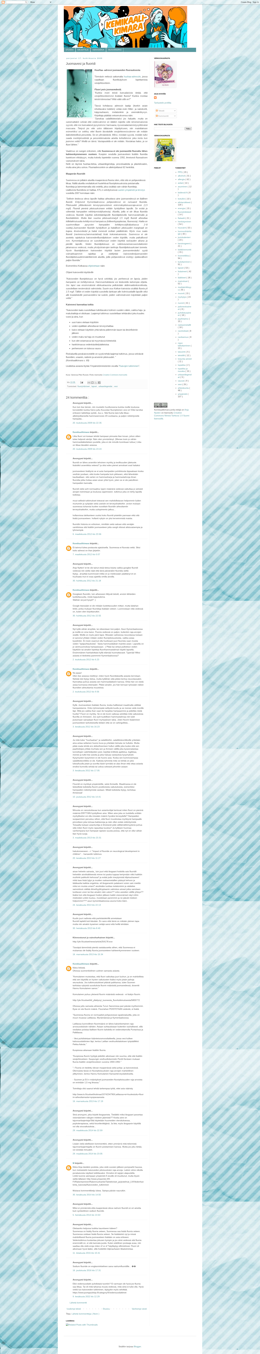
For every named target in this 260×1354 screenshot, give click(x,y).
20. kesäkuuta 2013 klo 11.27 (87, 858)
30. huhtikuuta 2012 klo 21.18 (87, 580)
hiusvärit (182, 227)
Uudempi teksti (74, 1309)
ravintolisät (183, 331)
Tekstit (161, 110)
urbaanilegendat (106, 386)
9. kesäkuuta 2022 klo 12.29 (86, 1296)
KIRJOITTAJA (82, 50)
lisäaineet (182, 271)
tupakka (182, 365)
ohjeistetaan (94, 265)
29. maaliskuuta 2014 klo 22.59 (87, 1130)
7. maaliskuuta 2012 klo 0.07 (86, 554)
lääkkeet (182, 277)
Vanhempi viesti (139, 1309)
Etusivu (106, 1309)
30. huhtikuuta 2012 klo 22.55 (87, 615)
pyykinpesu (183, 319)
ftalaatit (181, 218)
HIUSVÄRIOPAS (114, 50)
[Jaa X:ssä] (95, 382)
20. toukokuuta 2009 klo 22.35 (87, 423)
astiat (181, 183)
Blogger (137, 1346)
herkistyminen (184, 221)
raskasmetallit (184, 325)
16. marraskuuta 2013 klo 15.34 (88, 954)
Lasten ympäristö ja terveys (131, 190)
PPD (180, 172)
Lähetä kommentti (78, 1302)
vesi (116, 386)
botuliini (182, 199)
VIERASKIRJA (98, 50)
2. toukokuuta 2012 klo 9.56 (86, 691)
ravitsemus (183, 337)
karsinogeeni (184, 243)
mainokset (183, 281)
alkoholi (182, 176)
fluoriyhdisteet (83, 386)
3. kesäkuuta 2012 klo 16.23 (86, 726)
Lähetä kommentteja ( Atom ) (85, 1314)
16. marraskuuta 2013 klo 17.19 (88, 1101)
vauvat (181, 381)
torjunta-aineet (185, 359)
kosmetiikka (184, 255)
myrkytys (182, 297)
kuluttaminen (184, 262)
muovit (181, 293)
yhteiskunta (183, 388)
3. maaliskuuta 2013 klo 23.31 (87, 837)
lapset (94, 386)
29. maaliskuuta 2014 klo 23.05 (87, 1153)
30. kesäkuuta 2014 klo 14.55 (87, 1194)
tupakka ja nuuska (183, 369)
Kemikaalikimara (81, 432)
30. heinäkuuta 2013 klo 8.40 (86, 928)
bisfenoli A (183, 192)
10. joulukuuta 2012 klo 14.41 (87, 797)
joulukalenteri (184, 237)
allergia (181, 179)
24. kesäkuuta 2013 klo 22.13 (87, 905)
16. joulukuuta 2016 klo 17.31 (87, 1270)
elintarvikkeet (184, 202)
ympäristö (183, 394)
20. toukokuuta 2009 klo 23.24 (87, 449)
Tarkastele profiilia (162, 103)
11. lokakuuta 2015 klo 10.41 (86, 1253)
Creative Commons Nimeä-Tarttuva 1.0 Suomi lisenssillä (171, 416)
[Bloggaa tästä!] (92, 382)
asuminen (183, 186)
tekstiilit (181, 355)
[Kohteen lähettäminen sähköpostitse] (88, 382)
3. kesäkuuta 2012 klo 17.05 (86, 770)
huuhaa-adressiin (132, 76)
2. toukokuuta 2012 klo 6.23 (86, 659)
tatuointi (182, 352)
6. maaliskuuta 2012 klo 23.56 (87, 534)
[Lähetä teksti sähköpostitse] (81, 382)
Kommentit (163, 116)
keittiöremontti (184, 249)
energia (182, 208)
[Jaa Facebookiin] (99, 382)
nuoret (181, 303)
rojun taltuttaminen (184, 344)
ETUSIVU (70, 50)
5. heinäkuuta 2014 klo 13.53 (86, 1215)
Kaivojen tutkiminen (129, 366)
